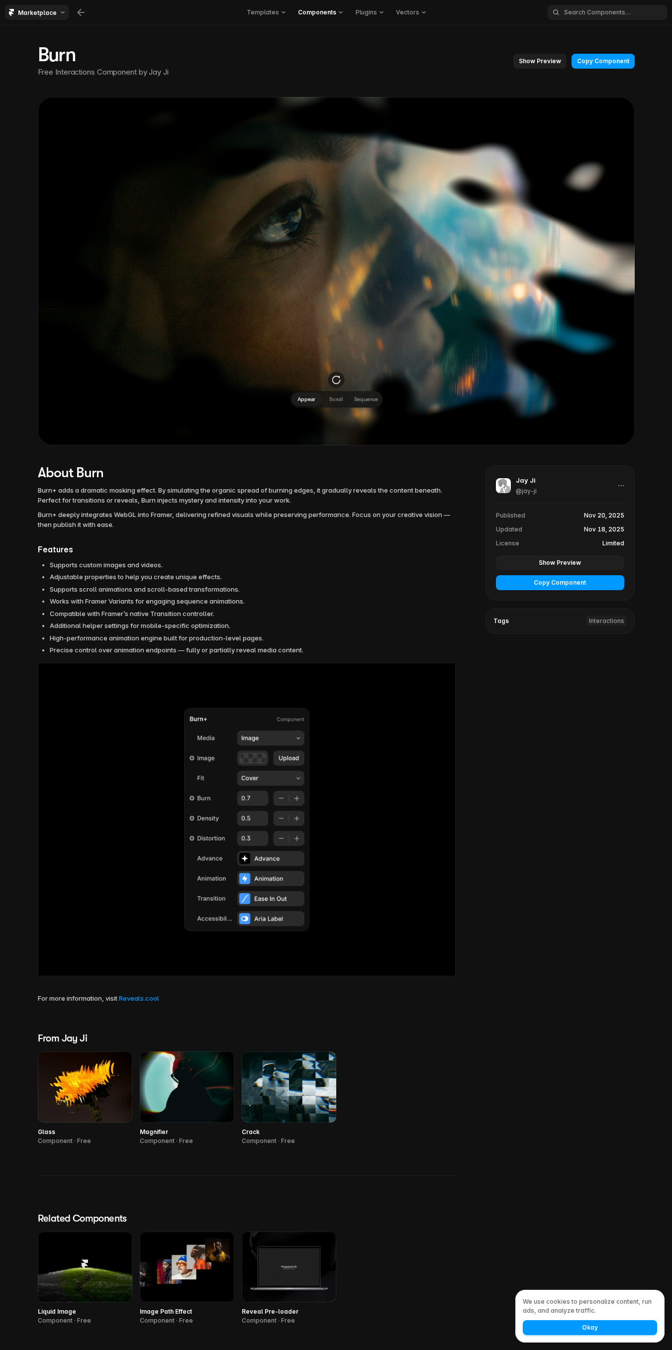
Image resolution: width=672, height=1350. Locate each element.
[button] (540, 61)
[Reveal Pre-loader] (289, 1279)
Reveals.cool (139, 998)
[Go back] (81, 12)
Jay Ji (158, 72)
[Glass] (85, 1098)
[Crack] (289, 1098)
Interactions (606, 620)
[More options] (621, 486)
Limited (613, 543)
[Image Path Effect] (187, 1279)
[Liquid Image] (85, 1279)
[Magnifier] (187, 1098)
